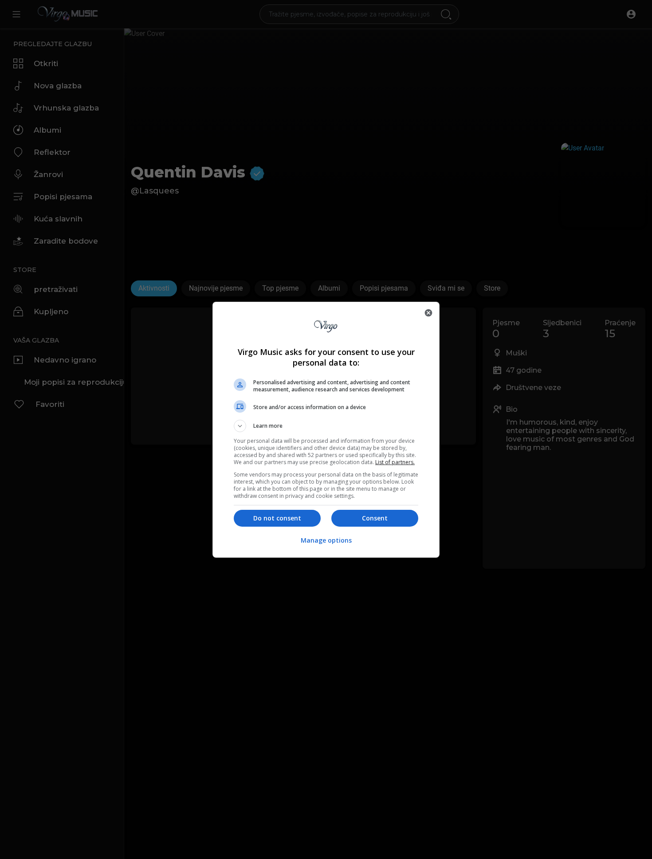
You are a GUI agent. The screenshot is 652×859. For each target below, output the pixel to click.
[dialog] (326, 430)
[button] (326, 426)
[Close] (428, 313)
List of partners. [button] (395, 462)
